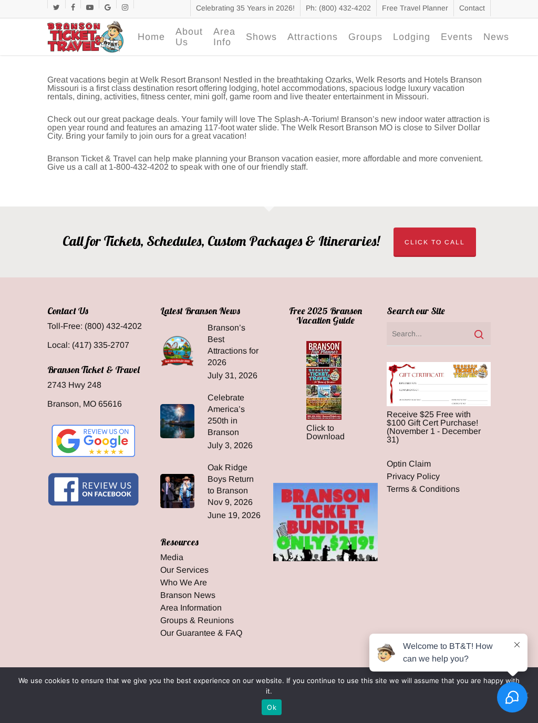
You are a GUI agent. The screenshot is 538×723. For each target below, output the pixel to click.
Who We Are (183, 583)
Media (171, 557)
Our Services (184, 570)
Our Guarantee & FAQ (201, 633)
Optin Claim (409, 464)
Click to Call (435, 242)
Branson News (187, 595)
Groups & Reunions (197, 620)
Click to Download (325, 432)
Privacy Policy (413, 476)
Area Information (191, 608)
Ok (271, 707)
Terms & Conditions (423, 489)
